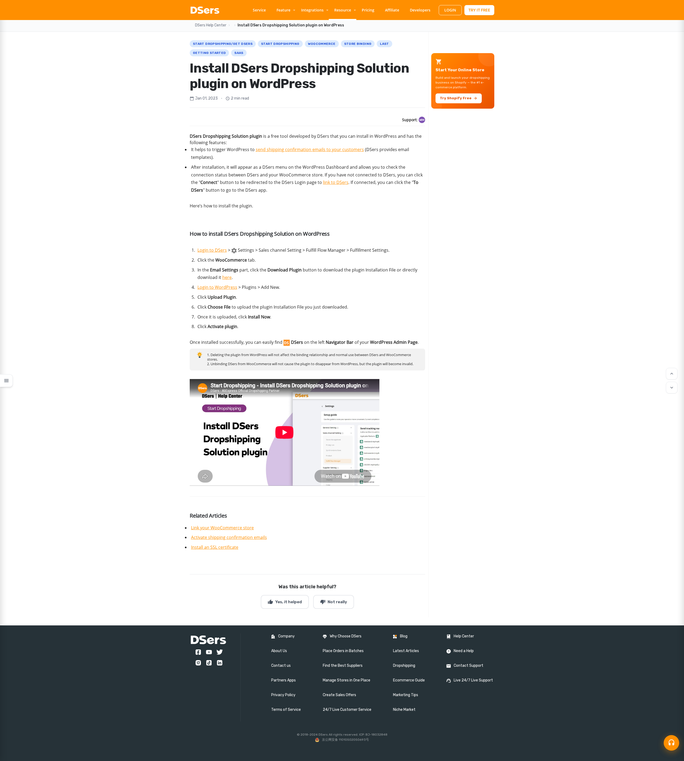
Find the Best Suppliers (343, 665)
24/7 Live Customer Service (347, 709)
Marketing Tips (405, 695)
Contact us (281, 665)
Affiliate (392, 10)
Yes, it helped (285, 602)
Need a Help (464, 651)
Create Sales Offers (339, 695)
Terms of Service (286, 709)
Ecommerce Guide (409, 680)
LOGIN (450, 10)
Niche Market (404, 709)
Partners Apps (283, 680)
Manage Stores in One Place (346, 680)
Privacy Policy (283, 695)
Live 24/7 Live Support (473, 680)
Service (259, 10)
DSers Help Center (210, 25)
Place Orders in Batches (343, 651)
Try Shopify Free (458, 98)
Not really (333, 602)
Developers (420, 10)
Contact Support (468, 665)
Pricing (368, 10)
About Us (279, 651)
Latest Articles (406, 651)
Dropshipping (404, 665)
